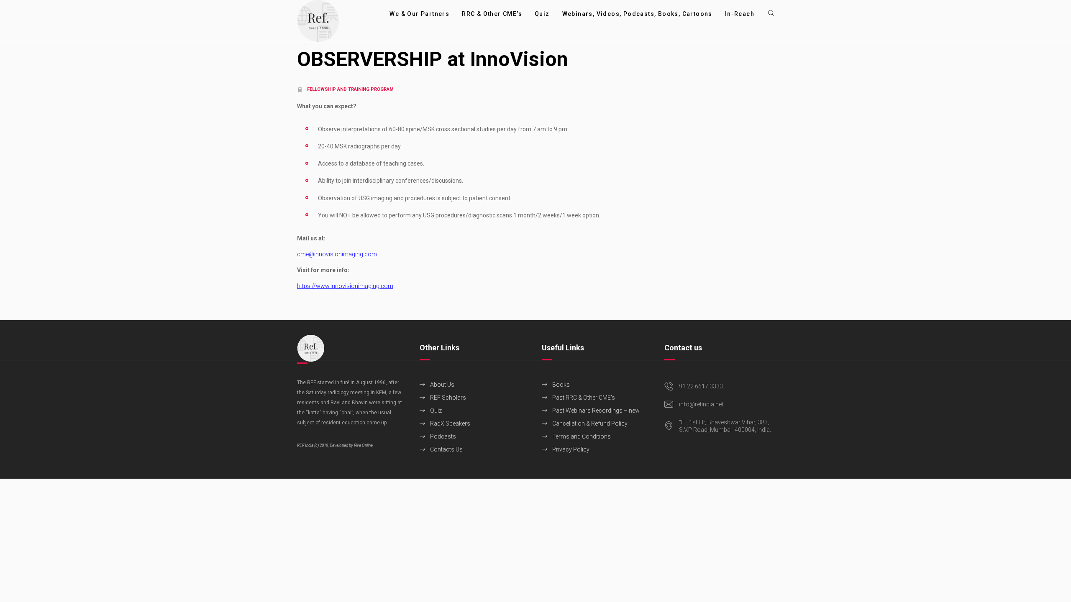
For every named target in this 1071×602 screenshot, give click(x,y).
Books (561, 384)
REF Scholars (448, 397)
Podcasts (443, 436)
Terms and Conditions (581, 436)
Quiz (436, 410)
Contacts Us (446, 449)
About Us (442, 384)
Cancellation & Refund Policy (590, 423)
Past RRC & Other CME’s (583, 397)
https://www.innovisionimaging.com (345, 286)
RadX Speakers (450, 423)
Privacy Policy (570, 449)
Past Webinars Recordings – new (596, 410)
